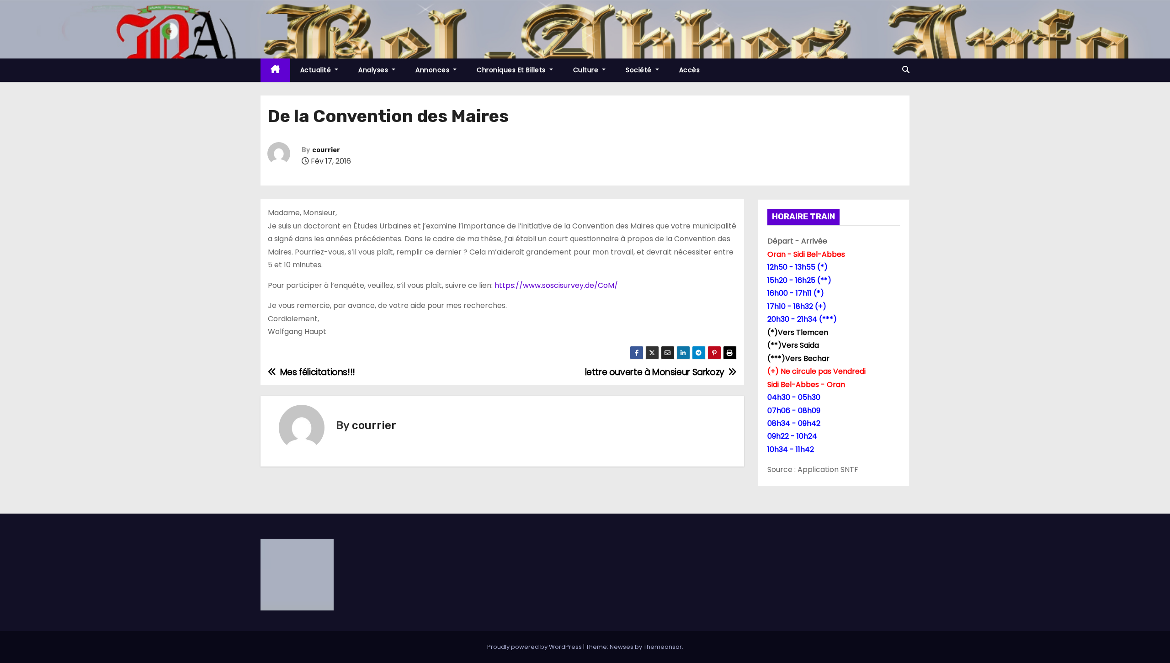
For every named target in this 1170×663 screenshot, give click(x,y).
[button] (905, 69)
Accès (689, 69)
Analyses (374, 69)
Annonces (433, 69)
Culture (587, 69)
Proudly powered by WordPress (535, 646)
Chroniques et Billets (512, 69)
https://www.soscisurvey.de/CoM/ (556, 285)
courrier (326, 150)
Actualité (316, 69)
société (640, 69)
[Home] (275, 70)
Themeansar (663, 646)
